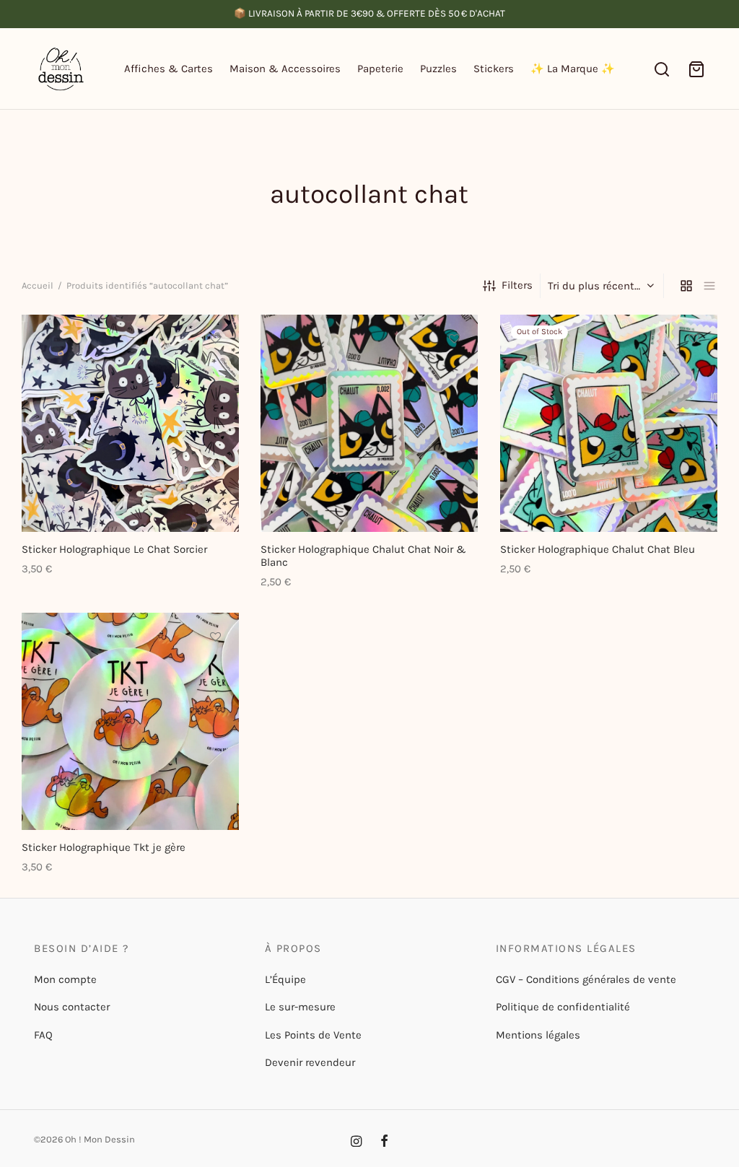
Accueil (37, 285)
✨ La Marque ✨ (572, 68)
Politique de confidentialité (563, 1006)
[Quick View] (215, 405)
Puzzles (438, 68)
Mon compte (65, 979)
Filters (517, 285)
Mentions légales (538, 1034)
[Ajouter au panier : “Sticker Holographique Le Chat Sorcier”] (215, 372)
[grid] (686, 286)
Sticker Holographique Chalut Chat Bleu (597, 549)
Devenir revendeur (310, 1062)
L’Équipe (285, 979)
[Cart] (696, 69)
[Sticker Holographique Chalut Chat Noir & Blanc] (369, 423)
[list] (709, 286)
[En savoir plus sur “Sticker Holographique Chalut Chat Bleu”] (694, 372)
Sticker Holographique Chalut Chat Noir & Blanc (363, 556)
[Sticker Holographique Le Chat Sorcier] (130, 423)
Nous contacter (72, 1006)
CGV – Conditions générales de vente (586, 979)
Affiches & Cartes (168, 68)
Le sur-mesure (300, 1006)
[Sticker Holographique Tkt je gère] (130, 721)
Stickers (493, 68)
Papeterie (380, 68)
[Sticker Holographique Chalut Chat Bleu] (608, 423)
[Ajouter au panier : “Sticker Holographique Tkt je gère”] (215, 670)
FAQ (43, 1034)
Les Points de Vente (313, 1034)
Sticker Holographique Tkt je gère (103, 847)
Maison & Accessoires (285, 68)
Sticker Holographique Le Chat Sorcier (114, 549)
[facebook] (384, 1142)
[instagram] (356, 1142)
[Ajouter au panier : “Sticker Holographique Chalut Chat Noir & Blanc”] (455, 372)
